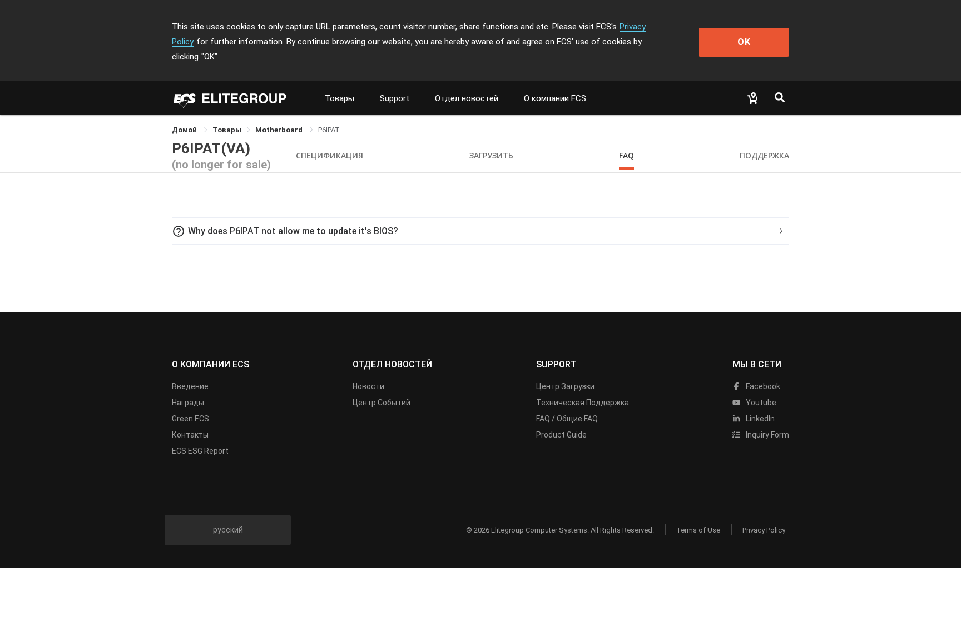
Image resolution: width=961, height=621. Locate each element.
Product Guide (561, 434)
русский (228, 529)
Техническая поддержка (582, 402)
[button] (480, 231)
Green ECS (190, 418)
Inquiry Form (766, 434)
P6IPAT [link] (329, 130)
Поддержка (764, 155)
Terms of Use (698, 530)
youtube (760, 402)
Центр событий (381, 402)
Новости (368, 386)
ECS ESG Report (200, 450)
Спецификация (329, 155)
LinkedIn (759, 418)
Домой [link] (185, 130)
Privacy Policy (763, 530)
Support (394, 98)
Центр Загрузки (565, 386)
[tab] (480, 231)
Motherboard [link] (279, 130)
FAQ (626, 155)
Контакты (190, 434)
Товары (339, 98)
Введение (190, 386)
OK (744, 42)
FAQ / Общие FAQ (567, 418)
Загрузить (491, 155)
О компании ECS (555, 98)
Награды (188, 402)
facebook (762, 386)
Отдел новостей (466, 98)
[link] (226, 130)
